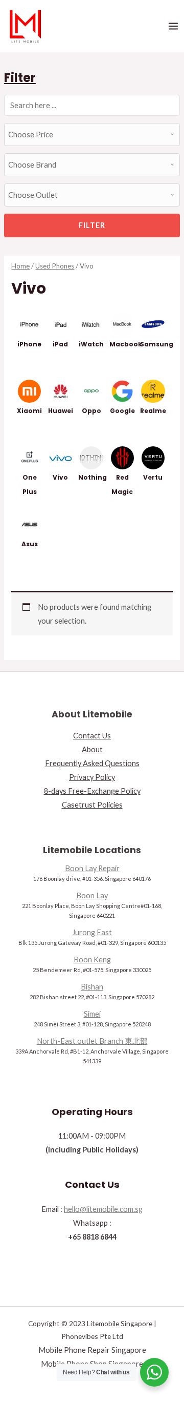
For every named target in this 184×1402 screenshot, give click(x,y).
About (92, 749)
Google (122, 410)
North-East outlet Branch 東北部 (92, 1041)
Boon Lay (92, 895)
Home (20, 266)
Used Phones (54, 266)
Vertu (153, 477)
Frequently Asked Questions (92, 763)
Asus (29, 544)
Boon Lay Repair (92, 868)
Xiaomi (29, 410)
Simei (92, 1013)
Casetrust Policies (92, 804)
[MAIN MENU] (173, 26)
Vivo (60, 477)
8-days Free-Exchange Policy (92, 791)
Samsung (156, 344)
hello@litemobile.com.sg (103, 1209)
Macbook (125, 344)
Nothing (92, 477)
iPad (60, 344)
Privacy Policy (92, 777)
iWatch (91, 344)
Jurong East (92, 932)
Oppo (91, 410)
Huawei (60, 410)
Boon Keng (92, 959)
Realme (153, 410)
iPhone (29, 344)
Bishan (92, 986)
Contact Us (92, 735)
